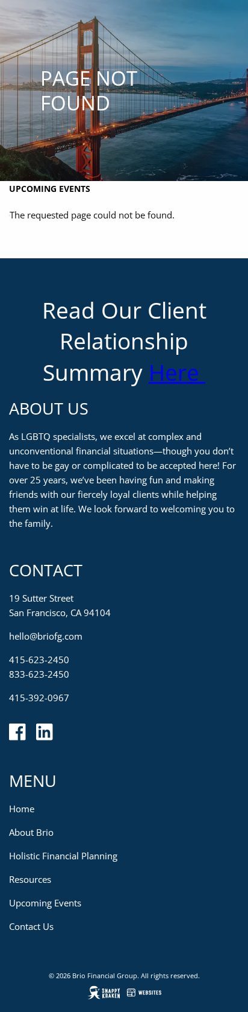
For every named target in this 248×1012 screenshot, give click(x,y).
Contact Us (31, 926)
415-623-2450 (39, 660)
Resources (30, 879)
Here (177, 372)
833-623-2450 (39, 674)
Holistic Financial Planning (63, 856)
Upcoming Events (49, 188)
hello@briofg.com (45, 636)
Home (21, 809)
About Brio (31, 832)
